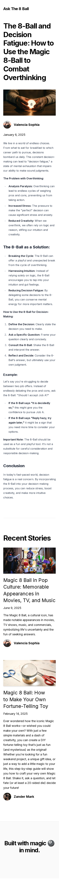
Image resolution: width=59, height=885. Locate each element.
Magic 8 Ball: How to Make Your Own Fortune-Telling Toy (25, 699)
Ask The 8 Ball (16, 8)
